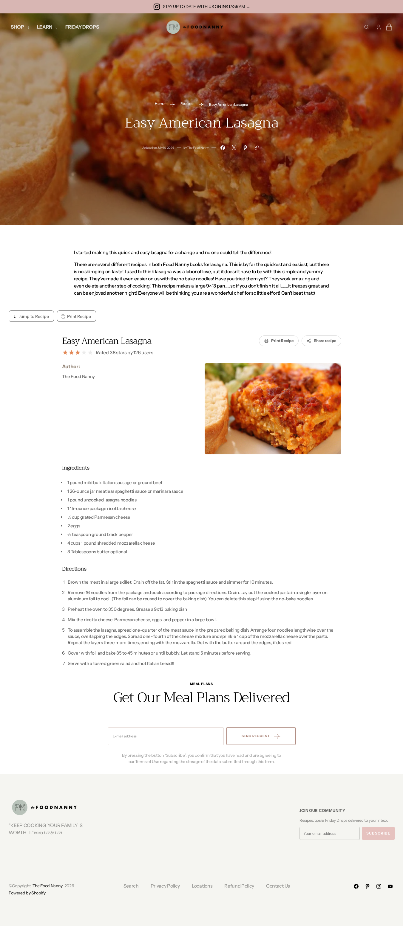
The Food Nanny (48, 885)
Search (131, 886)
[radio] (65, 352)
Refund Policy (239, 886)
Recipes (186, 103)
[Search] (366, 27)
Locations (202, 886)
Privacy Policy (165, 886)
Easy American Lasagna (107, 341)
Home (160, 103)
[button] (378, 27)
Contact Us (278, 886)
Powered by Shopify (27, 893)
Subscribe (378, 833)
